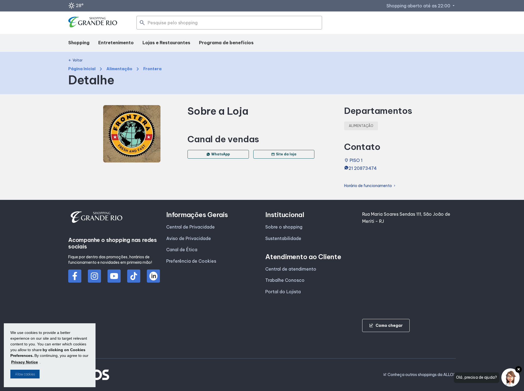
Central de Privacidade (190, 227)
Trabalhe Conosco (285, 280)
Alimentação (119, 69)
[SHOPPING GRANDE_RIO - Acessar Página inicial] (92, 23)
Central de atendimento (290, 269)
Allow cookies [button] (25, 374)
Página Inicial (82, 69)
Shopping (79, 42)
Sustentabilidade (283, 238)
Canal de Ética (181, 249)
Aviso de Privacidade (188, 238)
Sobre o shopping (283, 227)
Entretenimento (116, 42)
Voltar (75, 60)
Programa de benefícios (226, 42)
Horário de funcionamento (370, 185)
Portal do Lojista (283, 291)
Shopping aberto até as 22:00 (421, 5)
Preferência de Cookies (191, 261)
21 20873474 (363, 168)
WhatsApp (220, 154)
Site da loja (283, 154)
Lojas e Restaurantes (166, 42)
